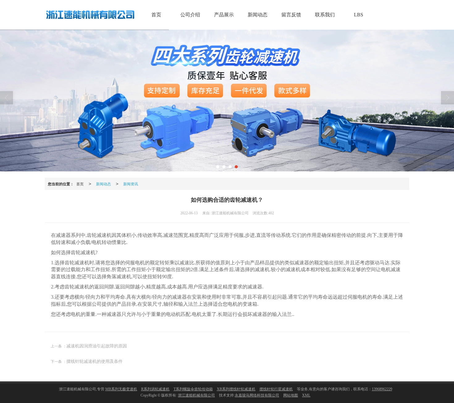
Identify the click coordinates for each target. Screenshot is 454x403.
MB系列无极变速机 (121, 389)
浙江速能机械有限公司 (196, 395)
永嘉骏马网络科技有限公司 (257, 395)
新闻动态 (257, 14)
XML (306, 395)
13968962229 (382, 389)
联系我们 (325, 14)
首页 (156, 14)
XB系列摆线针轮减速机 (236, 389)
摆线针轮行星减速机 (276, 389)
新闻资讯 (130, 183)
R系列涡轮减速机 (155, 389)
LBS (358, 14)
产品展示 (224, 14)
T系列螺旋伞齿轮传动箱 (193, 389)
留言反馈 (291, 14)
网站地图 (290, 395)
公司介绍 (190, 14)
